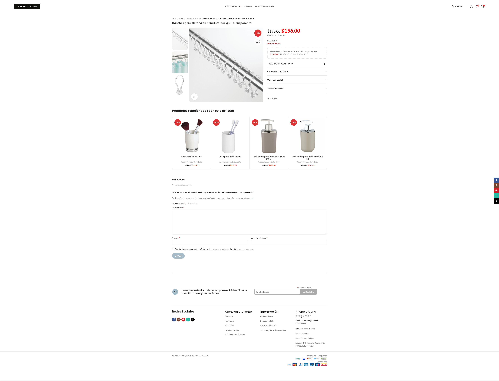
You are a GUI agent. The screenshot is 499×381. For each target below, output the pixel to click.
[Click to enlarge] (194, 96)
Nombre (176, 237)
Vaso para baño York (191, 156)
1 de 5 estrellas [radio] (189, 203)
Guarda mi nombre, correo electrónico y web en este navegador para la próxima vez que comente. (214, 249)
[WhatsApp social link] (188, 319)
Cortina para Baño (193, 18)
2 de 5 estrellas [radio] (191, 203)
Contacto (229, 316)
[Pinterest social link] (183, 319)
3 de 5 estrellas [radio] (193, 203)
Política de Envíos (232, 330)
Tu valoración (178, 207)
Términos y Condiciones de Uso (273, 330)
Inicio (174, 18)
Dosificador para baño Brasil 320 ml (307, 158)
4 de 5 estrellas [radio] (195, 203)
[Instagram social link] (179, 319)
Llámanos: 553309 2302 (305, 328)
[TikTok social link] (193, 319)
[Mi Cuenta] (471, 6)
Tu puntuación (178, 203)
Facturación (229, 321)
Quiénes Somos (266, 316)
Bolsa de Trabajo (267, 321)
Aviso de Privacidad (268, 325)
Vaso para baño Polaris (230, 156)
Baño (181, 18)
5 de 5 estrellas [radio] (197, 203)
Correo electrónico (259, 237)
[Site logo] (27, 6)
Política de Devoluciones (235, 334)
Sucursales (229, 325)
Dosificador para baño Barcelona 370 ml (269, 158)
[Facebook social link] (174, 319)
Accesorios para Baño (189, 162)
